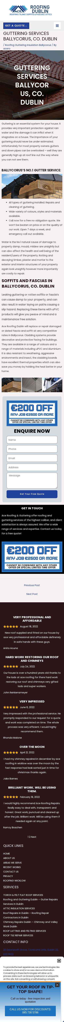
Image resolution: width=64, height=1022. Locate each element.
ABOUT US (9, 858)
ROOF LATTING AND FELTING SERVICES (24, 931)
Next (33, 837)
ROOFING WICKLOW (14, 880)
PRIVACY (8, 876)
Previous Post (32, 585)
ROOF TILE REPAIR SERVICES (18, 935)
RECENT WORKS (12, 867)
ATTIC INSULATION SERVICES (19, 908)
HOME (6, 853)
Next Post (32, 594)
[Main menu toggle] (57, 25)
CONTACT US (11, 871)
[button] (59, 960)
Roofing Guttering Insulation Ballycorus (28, 45)
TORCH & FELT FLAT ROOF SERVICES (23, 895)
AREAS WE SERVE (12, 862)
